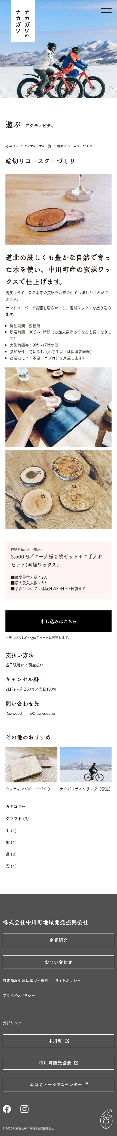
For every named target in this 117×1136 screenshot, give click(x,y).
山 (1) (11, 830)
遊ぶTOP (11, 145)
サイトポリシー (68, 980)
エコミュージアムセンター (55, 1084)
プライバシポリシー (19, 995)
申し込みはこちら (58, 621)
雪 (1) (11, 866)
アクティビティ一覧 (37, 145)
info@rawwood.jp (40, 713)
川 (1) (11, 842)
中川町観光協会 (56, 1062)
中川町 (55, 1041)
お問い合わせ (58, 962)
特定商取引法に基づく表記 (25, 980)
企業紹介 (58, 940)
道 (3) (11, 854)
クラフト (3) (17, 818)
